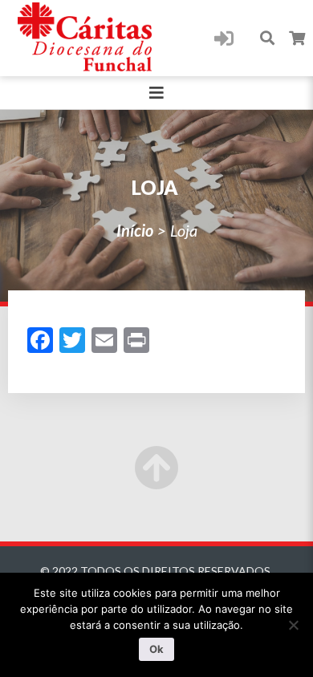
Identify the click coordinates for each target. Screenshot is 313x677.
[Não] (293, 625)
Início (134, 230)
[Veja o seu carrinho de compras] (298, 38)
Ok (156, 649)
